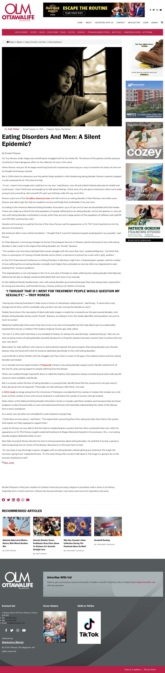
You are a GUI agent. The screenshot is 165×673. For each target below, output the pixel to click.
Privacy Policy (150, 669)
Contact (120, 22)
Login (145, 22)
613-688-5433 (11, 618)
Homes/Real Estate (132, 32)
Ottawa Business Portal (99, 32)
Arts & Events (21, 32)
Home (80, 22)
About (89, 22)
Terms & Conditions (132, 669)
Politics (71, 32)
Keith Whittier (14, 129)
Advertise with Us (104, 22)
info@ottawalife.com (145, 582)
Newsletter (134, 22)
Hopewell (46, 365)
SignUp (154, 22)
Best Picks (116, 32)
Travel (63, 32)
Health (42, 32)
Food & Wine (52, 32)
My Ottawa (147, 32)
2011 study (9, 392)
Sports (33, 32)
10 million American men (38, 198)
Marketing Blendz (13, 642)
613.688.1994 (10, 620)
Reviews (81, 32)
